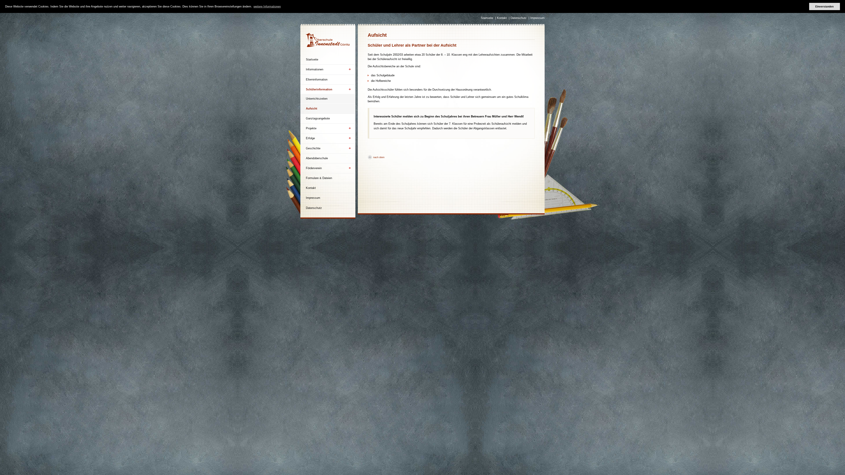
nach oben (378, 157)
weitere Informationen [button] (267, 6)
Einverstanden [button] (824, 6)
